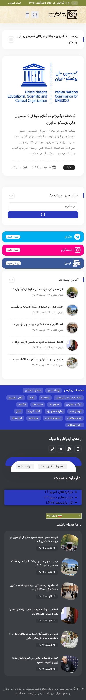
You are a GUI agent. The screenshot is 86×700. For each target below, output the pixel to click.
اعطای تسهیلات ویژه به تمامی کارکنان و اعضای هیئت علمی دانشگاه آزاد (36, 342)
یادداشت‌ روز (53, 390)
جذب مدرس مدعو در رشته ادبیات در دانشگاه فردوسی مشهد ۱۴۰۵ (36, 307)
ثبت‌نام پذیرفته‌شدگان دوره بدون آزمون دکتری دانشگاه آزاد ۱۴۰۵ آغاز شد (36, 324)
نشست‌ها (38, 404)
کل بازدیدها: (64, 502)
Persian (52, 516)
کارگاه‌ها (22, 404)
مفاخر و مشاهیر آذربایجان (68, 398)
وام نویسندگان (74, 418)
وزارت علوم (25, 466)
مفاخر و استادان (33, 390)
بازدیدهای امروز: (61, 492)
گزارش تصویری (15, 398)
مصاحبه (45, 398)
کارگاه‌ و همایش (73, 404)
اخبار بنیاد (17, 418)
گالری (32, 398)
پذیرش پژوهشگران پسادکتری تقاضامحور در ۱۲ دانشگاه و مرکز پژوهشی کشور (36, 359)
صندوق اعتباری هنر (52, 466)
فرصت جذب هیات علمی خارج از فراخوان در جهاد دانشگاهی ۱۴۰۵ (36, 289)
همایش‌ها (54, 404)
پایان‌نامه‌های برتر (55, 411)
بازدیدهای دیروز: (60, 497)
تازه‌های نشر (75, 411)
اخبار (69, 167)
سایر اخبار (33, 418)
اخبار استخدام (74, 425)
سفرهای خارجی (52, 418)
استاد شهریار (34, 411)
